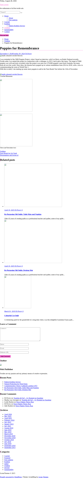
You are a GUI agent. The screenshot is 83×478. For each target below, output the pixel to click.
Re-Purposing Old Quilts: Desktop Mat (17, 390)
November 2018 (9, 438)
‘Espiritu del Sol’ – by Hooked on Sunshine (28, 398)
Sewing (7, 468)
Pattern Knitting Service (17, 26)
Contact (7, 32)
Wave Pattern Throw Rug (25, 402)
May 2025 (7, 416)
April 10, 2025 (9, 210)
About (11, 18)
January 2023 (9, 424)
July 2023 (7, 422)
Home (6, 16)
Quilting (7, 28)
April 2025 (8, 418)
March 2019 (8, 434)
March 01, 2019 (10, 311)
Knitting (7, 24)
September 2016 (9, 446)
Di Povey (28, 54)
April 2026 (8, 414)
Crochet (7, 22)
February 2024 (9, 420)
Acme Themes (43, 477)
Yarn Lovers (4, 5)
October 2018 (9, 440)
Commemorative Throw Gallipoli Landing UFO (20, 386)
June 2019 (7, 430)
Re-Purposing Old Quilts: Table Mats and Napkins (21, 388)
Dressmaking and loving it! (9, 155)
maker (6, 464)
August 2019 (8, 428)
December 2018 (9, 436)
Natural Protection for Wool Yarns (15, 384)
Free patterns (13, 20)
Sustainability (9, 30)
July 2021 (7, 426)
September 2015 (9, 447)
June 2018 (7, 444)
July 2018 (7, 442)
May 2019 (7, 432)
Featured (7, 458)
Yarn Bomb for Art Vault (8, 153)
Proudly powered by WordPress (11, 477)
